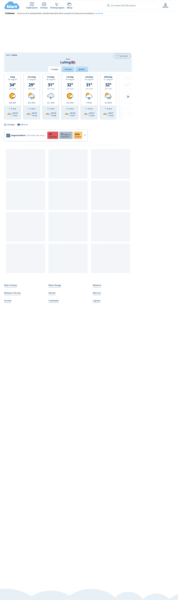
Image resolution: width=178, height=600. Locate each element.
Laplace (96, 300)
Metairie (97, 285)
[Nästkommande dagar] (128, 96)
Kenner (52, 292)
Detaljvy (11, 124)
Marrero (97, 292)
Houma (7, 300)
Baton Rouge (54, 285)
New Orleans (10, 285)
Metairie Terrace (12, 292)
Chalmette (53, 300)
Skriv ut (24, 124)
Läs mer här (98, 13)
